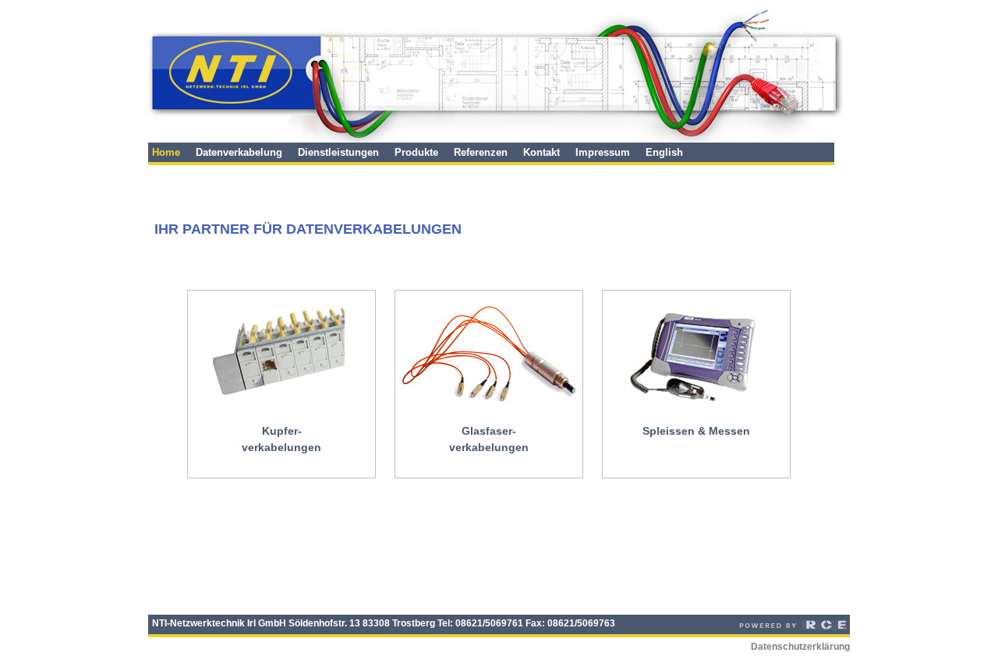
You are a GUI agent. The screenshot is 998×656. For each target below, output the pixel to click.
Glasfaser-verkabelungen (489, 439)
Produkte (416, 152)
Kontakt (541, 152)
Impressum (602, 152)
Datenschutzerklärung (800, 646)
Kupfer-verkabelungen (281, 439)
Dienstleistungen (338, 152)
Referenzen (481, 152)
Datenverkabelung (239, 152)
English (664, 152)
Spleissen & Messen (696, 431)
